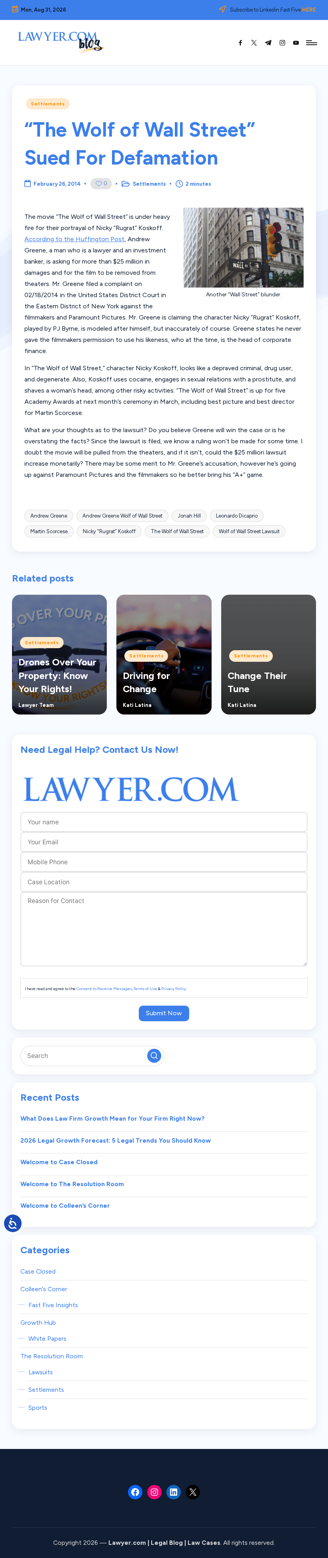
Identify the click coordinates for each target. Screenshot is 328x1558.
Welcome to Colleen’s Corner (65, 1205)
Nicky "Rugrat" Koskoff (109, 531)
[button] (154, 1056)
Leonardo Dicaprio (237, 516)
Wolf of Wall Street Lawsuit (249, 531)
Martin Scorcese (49, 531)
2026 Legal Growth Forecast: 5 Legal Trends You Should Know (115, 1140)
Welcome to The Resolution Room (72, 1184)
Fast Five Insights (53, 1305)
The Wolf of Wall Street (177, 531)
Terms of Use (145, 988)
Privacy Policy (173, 988)
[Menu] (311, 43)
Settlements (48, 104)
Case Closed (38, 1271)
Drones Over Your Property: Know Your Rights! (57, 675)
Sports (37, 1407)
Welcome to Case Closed (59, 1162)
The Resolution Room (51, 1356)
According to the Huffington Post (74, 239)
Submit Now (164, 1013)
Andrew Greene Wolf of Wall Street (122, 516)
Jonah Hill (189, 516)
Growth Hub (38, 1322)
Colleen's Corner (43, 1289)
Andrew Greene (48, 516)
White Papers (47, 1338)
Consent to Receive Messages (104, 988)
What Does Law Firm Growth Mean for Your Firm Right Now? (112, 1118)
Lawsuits (40, 1372)
